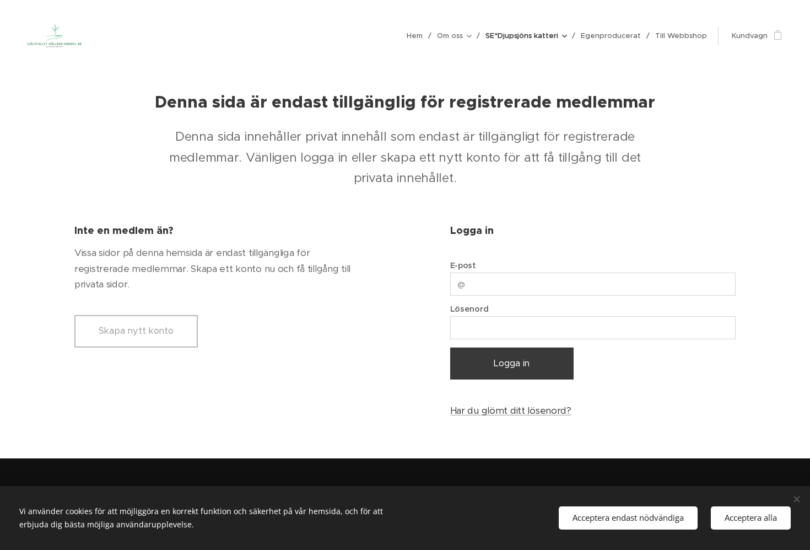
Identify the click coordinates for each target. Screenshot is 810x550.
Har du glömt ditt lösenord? (510, 410)
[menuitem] (417, 36)
